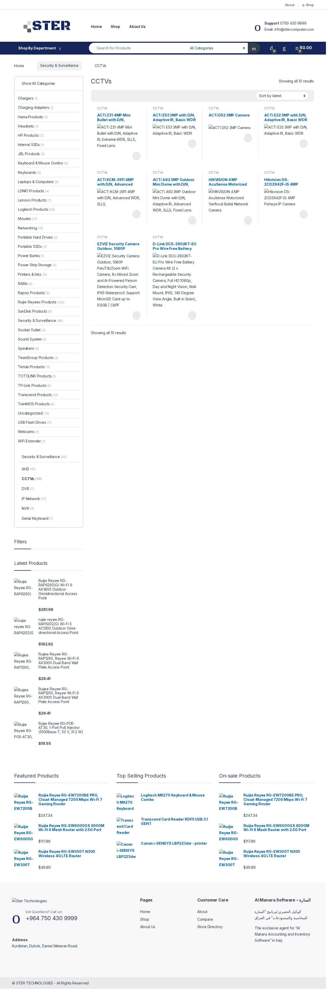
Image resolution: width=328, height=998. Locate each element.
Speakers (28, 348)
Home (96, 26)
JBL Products (31, 154)
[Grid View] (98, 96)
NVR (28, 508)
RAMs (25, 283)
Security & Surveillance (59, 65)
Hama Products (33, 117)
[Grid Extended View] (105, 96)
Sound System (32, 339)
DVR (28, 488)
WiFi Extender (31, 441)
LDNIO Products (33, 191)
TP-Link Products (34, 385)
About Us (137, 26)
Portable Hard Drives (38, 237)
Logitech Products (36, 209)
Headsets (28, 126)
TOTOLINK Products (37, 376)
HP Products (31, 135)
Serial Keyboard (37, 518)
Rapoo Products (34, 293)
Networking (30, 228)
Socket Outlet (32, 330)
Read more (136, 156)
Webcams (28, 431)
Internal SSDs (31, 144)
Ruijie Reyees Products (41, 302)
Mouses (27, 218)
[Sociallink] (14, 957)
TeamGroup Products (38, 357)
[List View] (113, 96)
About (289, 5)
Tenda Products (34, 367)
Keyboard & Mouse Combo (43, 163)
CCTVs (102, 108)
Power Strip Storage (37, 265)
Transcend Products (38, 394)
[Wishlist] (284, 47)
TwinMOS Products (36, 404)
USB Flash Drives (35, 422)
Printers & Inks (32, 274)
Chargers (27, 98)
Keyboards (29, 172)
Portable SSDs (32, 246)
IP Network (34, 498)
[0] (271, 47)
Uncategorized (33, 413)
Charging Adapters (35, 107)
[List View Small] (120, 96)
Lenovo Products (34, 200)
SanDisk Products (35, 311)
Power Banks (31, 255)
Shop (310, 5)
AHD (28, 469)
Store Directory (210, 927)
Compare (205, 919)
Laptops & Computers (38, 181)
